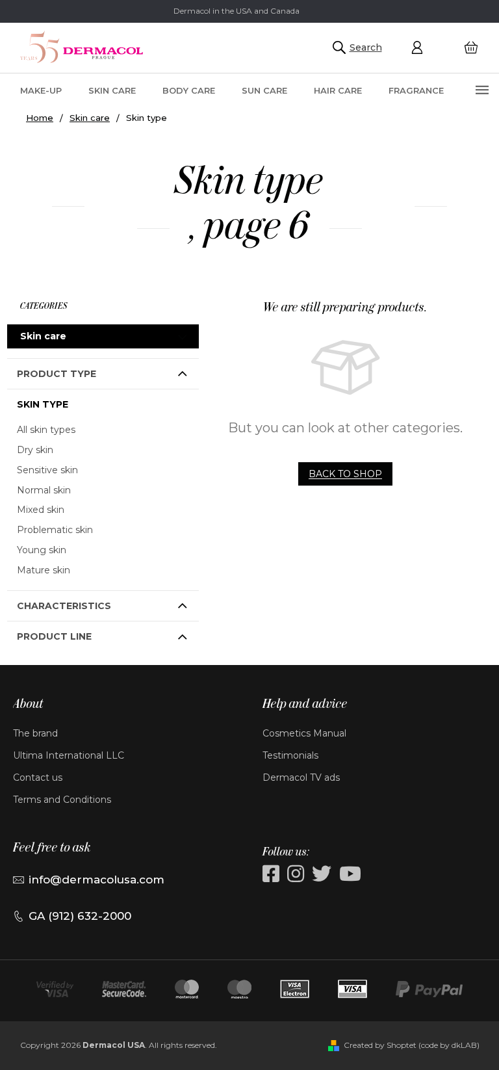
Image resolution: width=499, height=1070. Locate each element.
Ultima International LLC (68, 755)
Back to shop (345, 474)
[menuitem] (41, 90)
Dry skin (35, 450)
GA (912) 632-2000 (80, 915)
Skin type (42, 404)
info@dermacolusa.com (96, 879)
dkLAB (464, 1045)
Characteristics (64, 606)
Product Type (56, 374)
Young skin (41, 550)
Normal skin (44, 490)
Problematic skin (55, 530)
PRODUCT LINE (54, 636)
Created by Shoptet (380, 1045)
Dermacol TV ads (301, 777)
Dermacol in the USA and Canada (236, 11)
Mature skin (43, 570)
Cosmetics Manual (304, 733)
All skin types (46, 430)
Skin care (43, 336)
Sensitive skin (47, 470)
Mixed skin (40, 509)
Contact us (37, 777)
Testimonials (290, 755)
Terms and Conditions (62, 799)
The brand (35, 733)
